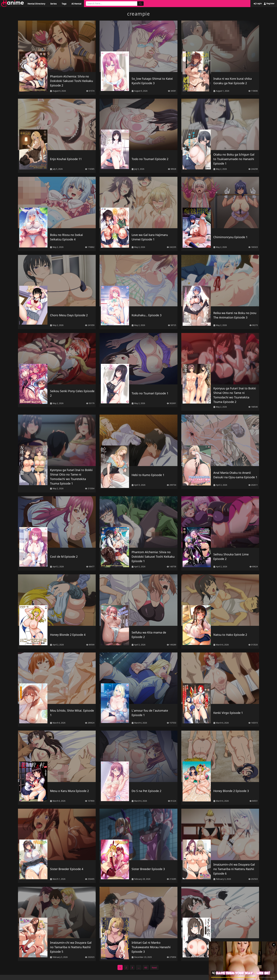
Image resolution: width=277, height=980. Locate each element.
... (139, 967)
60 (145, 967)
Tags (64, 3)
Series (53, 3)
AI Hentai (76, 3)
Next (154, 967)
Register (270, 3)
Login (259, 3)
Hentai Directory (36, 3)
